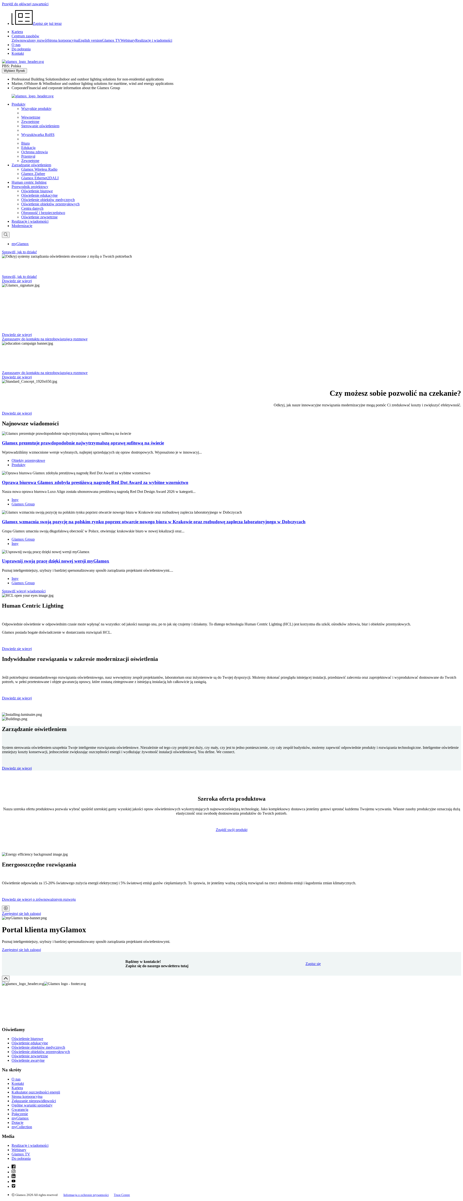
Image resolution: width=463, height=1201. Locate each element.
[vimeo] (13, 1186)
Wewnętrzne (30, 117)
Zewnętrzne (30, 122)
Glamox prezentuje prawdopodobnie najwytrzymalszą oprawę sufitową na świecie (83, 442)
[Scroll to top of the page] (6, 979)
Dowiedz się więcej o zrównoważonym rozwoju (39, 899)
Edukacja (28, 148)
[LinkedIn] (13, 1177)
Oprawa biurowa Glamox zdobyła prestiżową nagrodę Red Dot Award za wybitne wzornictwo (95, 482)
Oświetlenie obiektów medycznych (48, 200)
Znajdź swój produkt (231, 830)
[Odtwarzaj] (6, 909)
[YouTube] (13, 1182)
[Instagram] (13, 1172)
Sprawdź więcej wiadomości (24, 591)
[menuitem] (236, 79)
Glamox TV (111, 40)
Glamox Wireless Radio (39, 169)
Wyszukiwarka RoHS (37, 135)
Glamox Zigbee (33, 174)
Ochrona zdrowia (34, 152)
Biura (25, 143)
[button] (19, 104)
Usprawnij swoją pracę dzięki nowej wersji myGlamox (55, 561)
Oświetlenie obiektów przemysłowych (50, 204)
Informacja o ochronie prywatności (86, 1195)
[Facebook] (13, 1167)
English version (90, 40)
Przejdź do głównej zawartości (25, 4)
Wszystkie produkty (36, 109)
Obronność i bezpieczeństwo (43, 213)
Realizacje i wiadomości (153, 40)
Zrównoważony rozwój (30, 40)
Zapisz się (313, 964)
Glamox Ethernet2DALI (40, 178)
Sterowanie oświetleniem (40, 126)
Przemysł (28, 156)
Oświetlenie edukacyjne (39, 195)
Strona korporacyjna (63, 40)
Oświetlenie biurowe (37, 191)
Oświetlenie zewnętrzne (39, 217)
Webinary (128, 40)
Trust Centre (122, 1195)
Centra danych (32, 208)
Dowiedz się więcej (17, 649)
